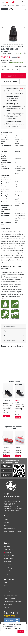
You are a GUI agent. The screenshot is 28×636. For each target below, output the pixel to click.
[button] (2, 27)
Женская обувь (8, 561)
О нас (5, 582)
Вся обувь (7, 546)
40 (7, 413)
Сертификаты (8, 331)
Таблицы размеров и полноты (13, 531)
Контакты (6, 585)
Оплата (6, 519)
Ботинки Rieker (8, 571)
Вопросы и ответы (9, 538)
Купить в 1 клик (10, 82)
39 (13, 70)
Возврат (6, 525)
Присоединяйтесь (11, 620)
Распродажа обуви (9, 555)
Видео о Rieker (8, 604)
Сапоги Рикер (8, 568)
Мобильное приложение (11, 595)
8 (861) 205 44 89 (17, 508)
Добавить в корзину (15, 76)
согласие (13, 626)
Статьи (6, 589)
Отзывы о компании (10, 340)
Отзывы (6, 336)
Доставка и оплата (9, 326)
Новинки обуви (8, 549)
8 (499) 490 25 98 (15, 501)
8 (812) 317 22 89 (8, 505)
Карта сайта (7, 592)
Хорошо (21, 632)
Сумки (6, 574)
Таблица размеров (20, 66)
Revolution (8, 552)
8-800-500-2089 (12, 497)
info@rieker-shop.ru (13, 510)
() (21, 88)
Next (22, 393)
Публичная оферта (9, 598)
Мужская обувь (8, 558)
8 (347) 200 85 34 (13, 506)
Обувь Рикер (7, 565)
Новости (6, 607)
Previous (3, 393)
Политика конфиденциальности (13, 601)
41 (17, 70)
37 (8, 70)
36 (3, 70)
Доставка (6, 522)
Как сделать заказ (9, 528)
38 (19, 414)
